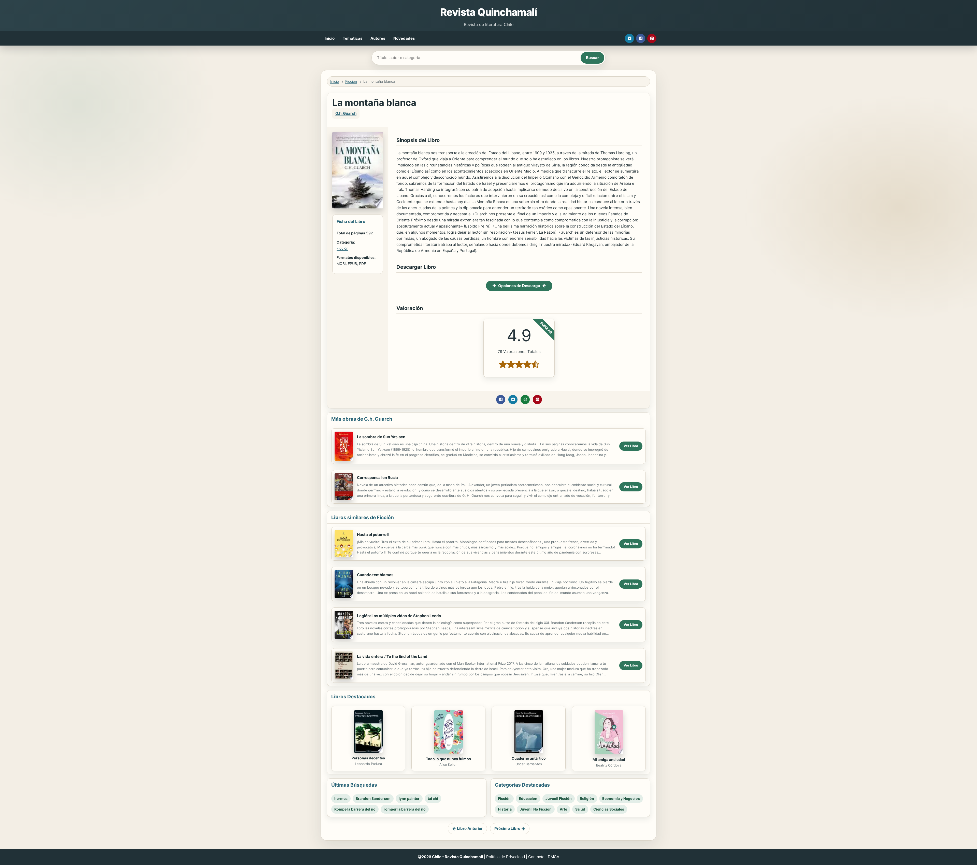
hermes (341, 798)
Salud (580, 809)
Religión (587, 798)
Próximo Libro (507, 828)
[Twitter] (629, 38)
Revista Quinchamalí (488, 12)
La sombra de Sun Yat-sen (381, 436)
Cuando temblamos (375, 574)
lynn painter (409, 798)
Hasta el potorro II (373, 534)
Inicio (330, 38)
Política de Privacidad (505, 856)
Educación (528, 798)
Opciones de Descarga (519, 285)
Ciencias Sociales (608, 809)
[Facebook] (640, 38)
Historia (505, 809)
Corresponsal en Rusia (377, 477)
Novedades (404, 38)
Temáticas (352, 38)
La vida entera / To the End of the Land (392, 656)
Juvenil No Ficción (536, 809)
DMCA (553, 856)
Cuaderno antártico (529, 758)
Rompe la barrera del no (355, 809)
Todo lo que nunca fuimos (448, 759)
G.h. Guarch (345, 113)
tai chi (433, 798)
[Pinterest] (651, 38)
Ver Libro (631, 446)
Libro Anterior (470, 828)
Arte (563, 809)
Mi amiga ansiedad (609, 759)
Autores (377, 38)
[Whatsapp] (525, 399)
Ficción (351, 81)
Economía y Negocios (621, 798)
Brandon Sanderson (373, 798)
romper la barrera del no (405, 809)
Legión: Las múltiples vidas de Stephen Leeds (399, 615)
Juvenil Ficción (558, 798)
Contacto (536, 856)
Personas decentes (368, 758)
